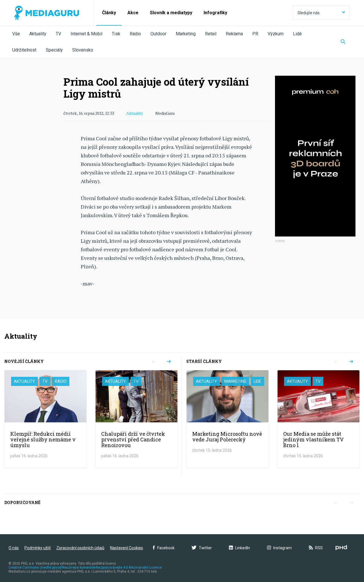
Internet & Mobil (86, 33)
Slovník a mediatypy (171, 12)
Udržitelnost (24, 50)
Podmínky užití (37, 548)
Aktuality (37, 33)
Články (109, 12)
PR (255, 33)
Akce (132, 12)
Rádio (135, 33)
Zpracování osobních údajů (80, 548)
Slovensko (82, 50)
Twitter (205, 548)
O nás (14, 548)
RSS (319, 548)
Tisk (116, 33)
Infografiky (215, 12)
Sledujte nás (308, 13)
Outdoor (158, 33)
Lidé (297, 33)
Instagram (282, 548)
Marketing (186, 33)
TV (58, 33)
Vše (16, 33)
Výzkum (276, 33)
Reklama (234, 33)
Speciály (54, 50)
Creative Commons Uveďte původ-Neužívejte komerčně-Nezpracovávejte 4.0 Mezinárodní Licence (85, 567)
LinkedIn (242, 548)
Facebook (166, 548)
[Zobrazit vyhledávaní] (343, 42)
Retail (210, 33)
